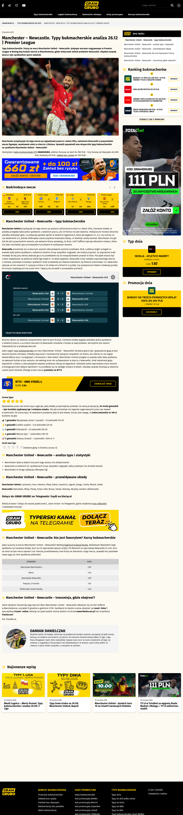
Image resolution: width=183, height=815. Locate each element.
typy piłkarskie (99, 503)
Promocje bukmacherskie (50, 794)
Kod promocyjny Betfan (86, 798)
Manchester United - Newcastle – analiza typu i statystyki (148, 44)
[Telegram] (9, 5)
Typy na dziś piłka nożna (123, 798)
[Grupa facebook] (16, 5)
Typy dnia (116, 794)
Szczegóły (151, 312)
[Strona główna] (91, 5)
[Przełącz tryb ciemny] (179, 5)
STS (65, 548)
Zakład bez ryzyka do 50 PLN (146, 89)
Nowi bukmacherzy (47, 810)
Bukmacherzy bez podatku (51, 806)
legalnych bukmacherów (76, 545)
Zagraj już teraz (103, 383)
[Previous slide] (110, 187)
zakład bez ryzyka (65, 155)
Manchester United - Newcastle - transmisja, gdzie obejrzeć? (150, 60)
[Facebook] (3, 5)
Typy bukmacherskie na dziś (29, 23)
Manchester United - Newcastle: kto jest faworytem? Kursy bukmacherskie (149, 54)
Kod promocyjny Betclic (86, 802)
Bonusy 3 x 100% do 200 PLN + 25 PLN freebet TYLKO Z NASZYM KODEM (149, 79)
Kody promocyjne (115, 14)
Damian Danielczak (48, 631)
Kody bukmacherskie (85, 794)
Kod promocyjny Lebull (86, 810)
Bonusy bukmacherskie (139, 14)
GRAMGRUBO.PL (8, 23)
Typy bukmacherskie (43, 14)
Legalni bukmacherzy (67, 14)
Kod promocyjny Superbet (87, 806)
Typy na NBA (118, 806)
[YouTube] (23, 5)
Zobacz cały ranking (151, 119)
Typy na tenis (118, 802)
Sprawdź (174, 79)
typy (10, 554)
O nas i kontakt (155, 790)
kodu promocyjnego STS (25, 152)
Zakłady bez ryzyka (47, 798)
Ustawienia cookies (157, 793)
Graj (17, 212)
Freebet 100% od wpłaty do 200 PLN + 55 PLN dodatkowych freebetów (150, 100)
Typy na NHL (118, 810)
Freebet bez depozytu (48, 802)
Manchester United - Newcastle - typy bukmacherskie (148, 40)
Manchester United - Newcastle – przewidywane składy (147, 49)
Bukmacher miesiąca (92, 14)
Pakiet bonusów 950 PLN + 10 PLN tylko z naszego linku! (147, 111)
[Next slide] (114, 187)
